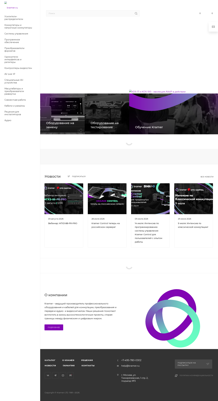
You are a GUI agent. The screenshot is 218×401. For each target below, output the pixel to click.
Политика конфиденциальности (196, 376)
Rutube (70, 375)
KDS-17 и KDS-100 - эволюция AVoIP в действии (77, 56)
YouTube (63, 375)
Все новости (207, 177)
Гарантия (69, 365)
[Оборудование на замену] (62, 113)
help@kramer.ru (130, 365)
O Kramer (68, 360)
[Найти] (136, 13)
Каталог (50, 360)
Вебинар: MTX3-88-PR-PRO (62, 223)
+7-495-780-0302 (169, 13)
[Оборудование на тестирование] (107, 113)
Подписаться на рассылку (187, 364)
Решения (87, 360)
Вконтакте (48, 375)
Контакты (88, 365)
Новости (50, 365)
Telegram (55, 375)
